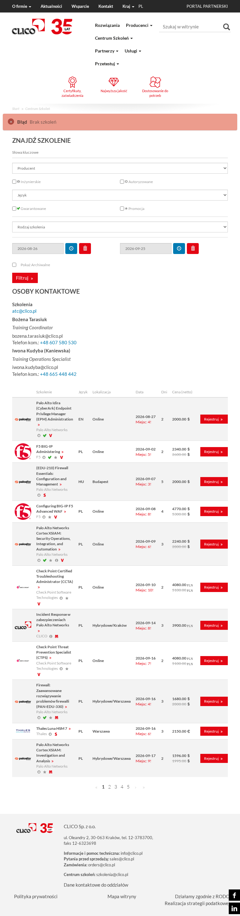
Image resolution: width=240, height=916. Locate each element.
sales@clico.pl (122, 858)
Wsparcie (80, 6)
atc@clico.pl (24, 311)
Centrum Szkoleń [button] (112, 38)
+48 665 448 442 (58, 374)
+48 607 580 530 (58, 342)
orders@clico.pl (101, 864)
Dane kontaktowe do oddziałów (96, 885)
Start (15, 109)
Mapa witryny (122, 896)
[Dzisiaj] (71, 248)
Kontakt (105, 6)
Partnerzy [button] (105, 50)
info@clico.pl (131, 853)
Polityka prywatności (36, 896)
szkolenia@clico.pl (112, 874)
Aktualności (51, 6)
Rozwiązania (107, 25)
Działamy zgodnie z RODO (202, 896)
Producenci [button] (137, 25)
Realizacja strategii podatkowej (197, 903)
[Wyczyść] (85, 248)
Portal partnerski (207, 6)
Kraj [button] (132, 6)
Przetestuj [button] (105, 63)
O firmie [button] (20, 6)
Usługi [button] (131, 50)
